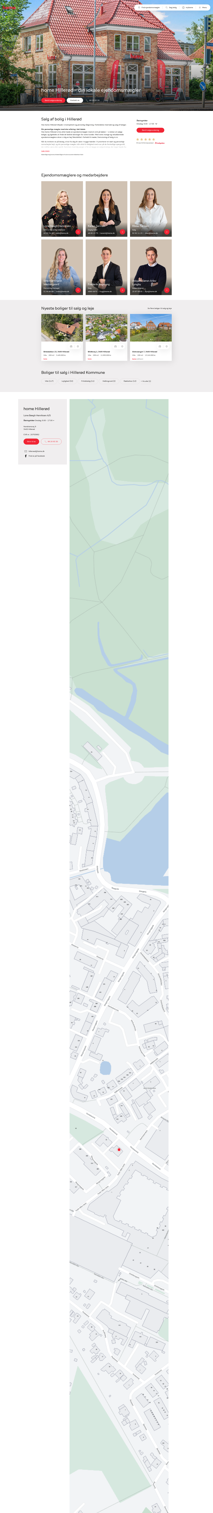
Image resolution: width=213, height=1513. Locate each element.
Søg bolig (173, 7)
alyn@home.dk (151, 291)
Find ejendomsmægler (151, 7)
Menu (204, 7)
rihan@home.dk (151, 233)
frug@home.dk (106, 291)
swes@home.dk (62, 291)
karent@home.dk (107, 233)
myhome (189, 7)
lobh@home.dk (62, 233)
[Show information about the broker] (78, 232)
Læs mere (45, 151)
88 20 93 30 (53, 441)
